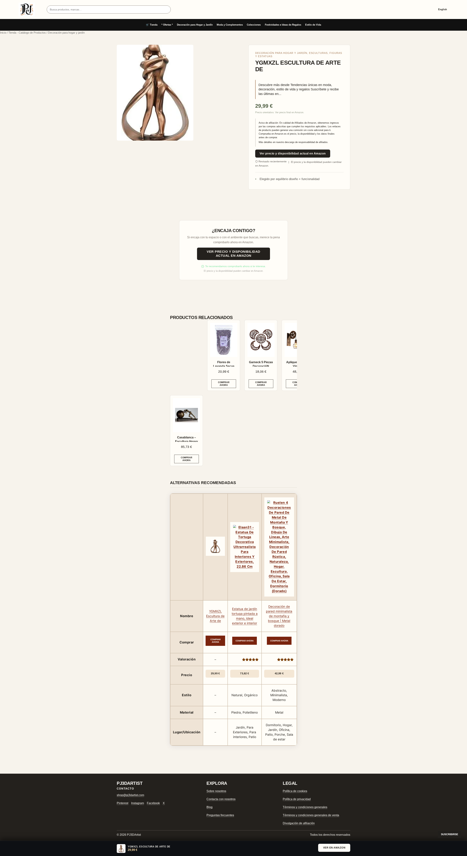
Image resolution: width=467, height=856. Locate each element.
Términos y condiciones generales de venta (311, 815)
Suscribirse (449, 834)
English (442, 9)
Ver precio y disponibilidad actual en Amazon (293, 153)
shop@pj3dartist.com (130, 795)
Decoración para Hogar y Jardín (195, 24)
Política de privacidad (297, 799)
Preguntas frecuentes (220, 815)
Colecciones (254, 24)
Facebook (153, 803)
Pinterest (122, 803)
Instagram (137, 803)
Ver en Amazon (334, 847)
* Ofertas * (167, 24)
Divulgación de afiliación (299, 823)
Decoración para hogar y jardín (281, 53)
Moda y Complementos (230, 24)
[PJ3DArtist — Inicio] (27, 9)
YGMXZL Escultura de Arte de (215, 616)
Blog (210, 807)
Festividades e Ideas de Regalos (283, 24)
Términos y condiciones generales (305, 807)
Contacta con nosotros (221, 799)
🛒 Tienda (151, 24)
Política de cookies (295, 791)
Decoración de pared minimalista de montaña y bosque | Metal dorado (279, 616)
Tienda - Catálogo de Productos (27, 32)
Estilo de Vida (313, 24)
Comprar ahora (223, 383)
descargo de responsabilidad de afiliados (306, 142)
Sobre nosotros (216, 791)
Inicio (3, 32)
